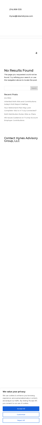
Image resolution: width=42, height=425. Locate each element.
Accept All (21, 409)
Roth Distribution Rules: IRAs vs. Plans (20, 114)
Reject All (21, 420)
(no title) (7, 98)
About (13, 378)
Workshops (8, 381)
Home (6, 378)
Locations (22, 378)
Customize (21, 415)
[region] (21, 406)
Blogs (18, 381)
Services (31, 378)
